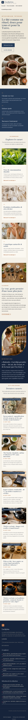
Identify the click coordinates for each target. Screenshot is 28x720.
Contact (14, 719)
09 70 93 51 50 (5, 645)
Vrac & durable (10, 6)
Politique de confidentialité (19, 717)
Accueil (3, 6)
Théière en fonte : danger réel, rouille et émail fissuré (14, 669)
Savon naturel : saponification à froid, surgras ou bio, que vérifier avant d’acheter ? (14, 654)
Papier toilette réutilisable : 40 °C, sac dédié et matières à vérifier (14, 664)
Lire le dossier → (6, 314)
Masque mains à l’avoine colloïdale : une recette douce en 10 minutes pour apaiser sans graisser (13, 686)
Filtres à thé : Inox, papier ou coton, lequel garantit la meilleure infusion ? (13, 674)
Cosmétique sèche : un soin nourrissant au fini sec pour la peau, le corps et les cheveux (14, 691)
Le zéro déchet (8, 50)
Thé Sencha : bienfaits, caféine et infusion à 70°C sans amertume (14, 659)
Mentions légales (7, 717)
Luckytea (4, 639)
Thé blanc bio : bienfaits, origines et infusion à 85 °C (14, 702)
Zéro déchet (19, 6)
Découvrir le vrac (8, 45)
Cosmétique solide (6, 9)
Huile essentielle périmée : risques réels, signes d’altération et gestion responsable (14, 697)
